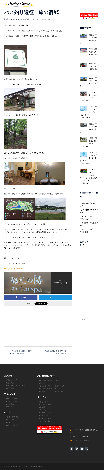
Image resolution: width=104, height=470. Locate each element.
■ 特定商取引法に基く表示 (15, 385)
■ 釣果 (8, 422)
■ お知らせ (10, 420)
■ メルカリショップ (46, 413)
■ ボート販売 (43, 415)
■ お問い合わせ (11, 401)
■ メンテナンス (44, 421)
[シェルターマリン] (19, 4)
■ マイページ (10, 407)
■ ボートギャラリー (13, 425)
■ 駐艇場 (42, 407)
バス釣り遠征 (46, 19)
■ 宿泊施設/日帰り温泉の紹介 (49, 389)
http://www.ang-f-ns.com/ (13, 269)
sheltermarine (14, 19)
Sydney (39, 467)
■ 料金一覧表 (43, 402)
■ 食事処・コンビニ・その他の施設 (51, 391)
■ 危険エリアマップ (46, 383)
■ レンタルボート (45, 404)
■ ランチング (43, 410)
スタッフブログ (36, 19)
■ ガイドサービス (45, 418)
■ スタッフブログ (12, 417)
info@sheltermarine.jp (81, 440)
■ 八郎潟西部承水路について (49, 380)
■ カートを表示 (11, 399)
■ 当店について (11, 380)
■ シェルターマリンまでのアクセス (51, 386)
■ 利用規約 (10, 388)
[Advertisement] (38, 323)
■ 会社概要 (10, 383)
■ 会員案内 (10, 404)
